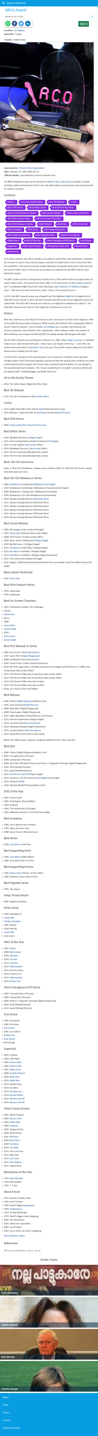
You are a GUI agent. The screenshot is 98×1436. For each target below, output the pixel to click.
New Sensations (32, 723)
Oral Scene (86, 240)
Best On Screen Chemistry (49, 218)
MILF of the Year (33, 240)
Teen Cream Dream (32, 246)
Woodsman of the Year (58, 246)
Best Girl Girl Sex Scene (63, 207)
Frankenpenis (16, 1209)
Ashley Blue (15, 1122)
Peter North (9, 1039)
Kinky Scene (13, 240)
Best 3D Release (56, 202)
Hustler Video (42, 396)
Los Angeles (19, 30)
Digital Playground (30, 656)
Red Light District (31, 652)
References (13, 252)
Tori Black (14, 548)
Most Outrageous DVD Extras (61, 240)
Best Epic (62, 224)
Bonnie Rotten (16, 1095)
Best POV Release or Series (20, 224)
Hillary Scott (15, 1070)
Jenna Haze (15, 533)
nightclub (70, 296)
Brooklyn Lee (16, 1091)
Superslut (12, 246)
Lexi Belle (14, 1148)
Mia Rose (14, 1137)
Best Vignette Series (45, 235)
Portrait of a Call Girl (19, 774)
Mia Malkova (16, 1162)
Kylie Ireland (15, 952)
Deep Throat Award (70, 235)
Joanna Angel (10, 629)
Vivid (42, 409)
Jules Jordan (30, 445)
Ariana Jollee (16, 1062)
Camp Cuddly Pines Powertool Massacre (28, 425)
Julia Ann (14, 956)
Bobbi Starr (15, 1077)
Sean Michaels (16, 1178)
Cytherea (14, 1126)
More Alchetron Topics (14, 1236)
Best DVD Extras (15, 207)
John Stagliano (42, 778)
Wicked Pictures (62, 413)
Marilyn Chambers (12, 921)
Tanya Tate (15, 578)
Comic (74, 202)
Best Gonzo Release (51, 213)
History (11, 202)
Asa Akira (14, 551)
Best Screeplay (15, 229)
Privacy (6, 1413)
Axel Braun (42, 413)
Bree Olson (15, 1140)
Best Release (45, 224)
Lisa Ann (13, 959)
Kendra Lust (15, 981)
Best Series (33, 229)
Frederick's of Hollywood (69, 287)
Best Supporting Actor (55, 229)
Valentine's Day (36, 347)
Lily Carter (14, 1158)
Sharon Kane (15, 873)
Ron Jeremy (9, 1028)
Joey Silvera (15, 844)
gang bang (29, 1205)
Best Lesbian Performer (78, 213)
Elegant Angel (35, 438)
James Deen (9, 625)
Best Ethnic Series (38, 207)
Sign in (83, 24)
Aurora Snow (16, 1118)
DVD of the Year (80, 224)
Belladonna (15, 484)
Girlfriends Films (40, 499)
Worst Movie (82, 246)
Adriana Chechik (17, 1099)
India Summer (16, 966)
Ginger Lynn (72, 340)
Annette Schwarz (17, 1073)
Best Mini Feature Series (19, 218)
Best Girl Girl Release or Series (22, 213)
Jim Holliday (49, 327)
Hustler (35, 659)
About (6, 1397)
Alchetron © (11, 1428)
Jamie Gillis (9, 918)
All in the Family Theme (32, 202)
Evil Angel (53, 441)
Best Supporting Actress (19, 235)
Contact (6, 1420)
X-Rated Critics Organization (32, 168)
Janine (13, 948)
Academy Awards (83, 283)
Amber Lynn (9, 1035)
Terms (5, 1405)
